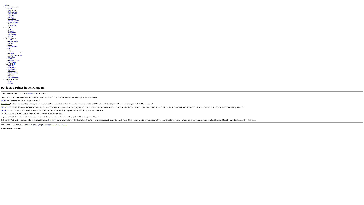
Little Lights (12, 62)
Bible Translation (13, 77)
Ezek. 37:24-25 (5, 107)
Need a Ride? (12, 25)
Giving (10, 83)
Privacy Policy (56, 125)
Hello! (10, 8)
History (10, 36)
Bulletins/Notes (13, 12)
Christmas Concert (13, 60)
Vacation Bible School (15, 55)
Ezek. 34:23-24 (5, 104)
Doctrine (11, 31)
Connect (8, 7)
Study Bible (11, 67)
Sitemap (63, 125)
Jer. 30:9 (3, 100)
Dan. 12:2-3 (52, 120)
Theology (11, 76)
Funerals (10, 59)
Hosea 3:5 (4, 110)
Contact (10, 17)
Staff (9, 29)
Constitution (12, 33)
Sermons (11, 66)
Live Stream (12, 10)
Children (11, 43)
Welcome (7, 5)
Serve (10, 50)
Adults (10, 40)
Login (10, 81)
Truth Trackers (12, 46)
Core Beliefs (12, 19)
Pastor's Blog (12, 69)
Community (9, 52)
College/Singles (13, 41)
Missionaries (12, 34)
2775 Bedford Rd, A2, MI (33, 125)
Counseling (11, 53)
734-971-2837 (46, 125)
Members (8, 79)
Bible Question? (13, 72)
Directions (11, 24)
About (7, 27)
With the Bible (12, 14)
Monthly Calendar (13, 20)
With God (11, 15)
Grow (7, 38)
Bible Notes (11, 71)
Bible (7, 64)
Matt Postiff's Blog (31, 93)
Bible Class (11, 57)
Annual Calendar (13, 22)
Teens (10, 45)
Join (9, 48)
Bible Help (11, 74)
